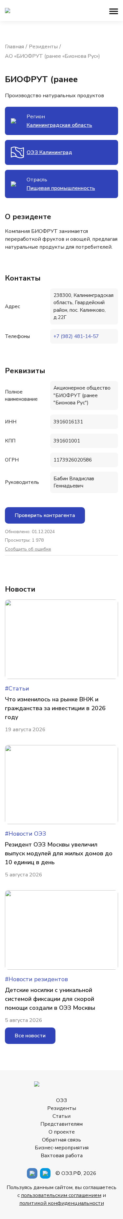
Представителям (61, 1124)
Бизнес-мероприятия (62, 1147)
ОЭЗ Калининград (49, 152)
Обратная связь (61, 1139)
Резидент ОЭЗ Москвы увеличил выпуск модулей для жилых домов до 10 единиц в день (59, 853)
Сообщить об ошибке (28, 549)
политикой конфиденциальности (61, 1203)
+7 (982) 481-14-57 (76, 336)
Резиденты (61, 1108)
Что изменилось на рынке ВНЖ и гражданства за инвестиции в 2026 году (55, 708)
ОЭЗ (61, 1100)
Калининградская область (59, 125)
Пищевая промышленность (61, 188)
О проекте (62, 1132)
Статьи (61, 1116)
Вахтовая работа (62, 1155)
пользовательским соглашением (61, 1195)
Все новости (30, 1035)
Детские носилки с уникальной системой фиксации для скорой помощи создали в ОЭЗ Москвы (50, 999)
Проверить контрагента (45, 515)
